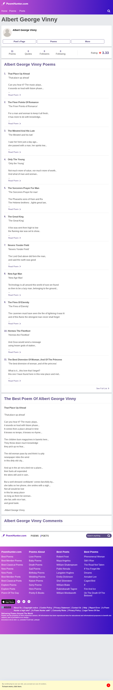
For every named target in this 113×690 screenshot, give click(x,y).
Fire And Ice (90, 589)
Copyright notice (31, 608)
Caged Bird (89, 581)
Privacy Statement (62, 608)
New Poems (7, 569)
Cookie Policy (46, 608)
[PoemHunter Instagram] (28, 601)
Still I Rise (89, 560)
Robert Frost (63, 556)
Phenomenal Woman (94, 556)
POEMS (35, 536)
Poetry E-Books (36, 593)
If (84, 585)
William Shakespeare (67, 565)
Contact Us (76, 608)
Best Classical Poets (11, 581)
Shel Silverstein (64, 581)
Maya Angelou (64, 560)
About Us (18, 608)
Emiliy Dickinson (65, 577)
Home (4, 11)
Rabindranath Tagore (67, 589)
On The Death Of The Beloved (94, 594)
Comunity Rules (59, 610)
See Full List (101, 388)
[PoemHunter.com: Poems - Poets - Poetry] (14, 3)
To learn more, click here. (12, 687)
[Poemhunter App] (8, 601)
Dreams (88, 573)
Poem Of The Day (10, 593)
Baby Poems (35, 560)
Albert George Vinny (25, 30)
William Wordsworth (66, 593)
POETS (45, 536)
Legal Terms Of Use (91, 610)
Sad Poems (34, 569)
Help (85, 608)
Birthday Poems (37, 573)
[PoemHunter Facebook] (18, 601)
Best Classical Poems (12, 565)
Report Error (94, 608)
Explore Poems (8, 585)
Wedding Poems (37, 577)
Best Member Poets (11, 577)
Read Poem (13, 95)
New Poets (6, 573)
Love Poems (35, 556)
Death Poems (35, 565)
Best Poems (7, 556)
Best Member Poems (11, 560)
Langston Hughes (65, 573)
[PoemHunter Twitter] (23, 601)
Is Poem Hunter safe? (41, 610)
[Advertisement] (41, 661)
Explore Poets (8, 589)
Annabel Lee (90, 577)
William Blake (63, 585)
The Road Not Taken (94, 565)
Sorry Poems (35, 585)
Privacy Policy (74, 610)
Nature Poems (36, 581)
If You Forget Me (92, 569)
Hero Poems (35, 589)
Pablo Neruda (63, 569)
